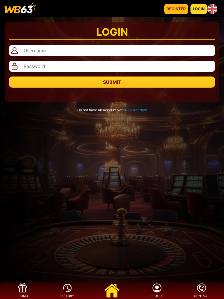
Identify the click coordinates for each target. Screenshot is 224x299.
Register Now (136, 110)
